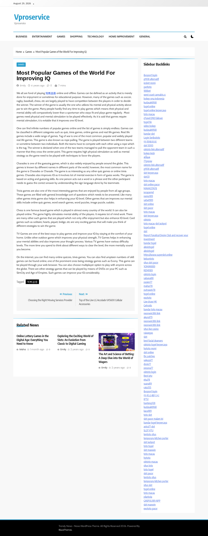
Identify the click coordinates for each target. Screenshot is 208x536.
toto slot (148, 414)
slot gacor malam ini (153, 418)
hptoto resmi (150, 348)
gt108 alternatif (151, 79)
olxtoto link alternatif (154, 149)
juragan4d (149, 192)
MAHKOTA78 (150, 188)
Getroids (148, 305)
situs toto (148, 465)
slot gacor (148, 208)
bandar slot (149, 133)
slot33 (147, 176)
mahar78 (148, 286)
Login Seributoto (152, 137)
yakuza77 (148, 360)
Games (61, 36)
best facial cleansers (153, 340)
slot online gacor (152, 184)
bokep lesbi (149, 153)
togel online (149, 106)
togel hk (148, 122)
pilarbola (148, 496)
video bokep (150, 126)
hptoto (147, 457)
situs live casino (151, 329)
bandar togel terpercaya (155, 422)
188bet (147, 90)
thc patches (149, 356)
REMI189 (148, 270)
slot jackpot (161, 223)
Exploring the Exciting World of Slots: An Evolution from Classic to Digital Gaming (75, 340)
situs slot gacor (151, 262)
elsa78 (147, 379)
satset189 (148, 200)
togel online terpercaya (155, 110)
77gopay (148, 161)
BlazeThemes (65, 529)
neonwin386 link (152, 313)
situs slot (148, 485)
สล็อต (147, 157)
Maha (23, 349)
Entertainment (42, 36)
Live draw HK (150, 301)
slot (145, 231)
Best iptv (148, 375)
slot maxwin (150, 450)
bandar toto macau (153, 309)
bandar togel (150, 243)
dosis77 (147, 364)
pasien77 (148, 282)
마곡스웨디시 (151, 395)
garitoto (148, 86)
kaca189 (148, 411)
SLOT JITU (148, 430)
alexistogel (149, 247)
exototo (147, 297)
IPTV (146, 399)
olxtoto (147, 219)
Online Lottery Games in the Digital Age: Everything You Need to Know (33, 340)
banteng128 (149, 403)
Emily (23, 85)
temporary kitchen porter (156, 438)
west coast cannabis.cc (155, 94)
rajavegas (148, 332)
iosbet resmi (150, 83)
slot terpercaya (151, 172)
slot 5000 (148, 145)
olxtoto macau (151, 461)
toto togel (148, 446)
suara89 (148, 383)
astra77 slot (149, 426)
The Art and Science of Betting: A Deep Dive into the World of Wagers (116, 358)
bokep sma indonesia (154, 98)
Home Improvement (121, 36)
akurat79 (148, 317)
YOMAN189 (149, 266)
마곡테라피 (150, 141)
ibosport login (150, 75)
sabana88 (149, 278)
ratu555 (147, 387)
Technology (95, 36)
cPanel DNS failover (153, 118)
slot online (149, 204)
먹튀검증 (32, 281)
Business (21, 36)
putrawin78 (149, 290)
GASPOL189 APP (152, 500)
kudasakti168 (150, 102)
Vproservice (32, 16)
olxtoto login (150, 274)
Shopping (76, 36)
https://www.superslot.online (158, 254)
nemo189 (148, 196)
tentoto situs (150, 434)
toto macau (149, 114)
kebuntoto (149, 258)
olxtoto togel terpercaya (155, 344)
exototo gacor (150, 508)
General (144, 36)
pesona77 (148, 368)
